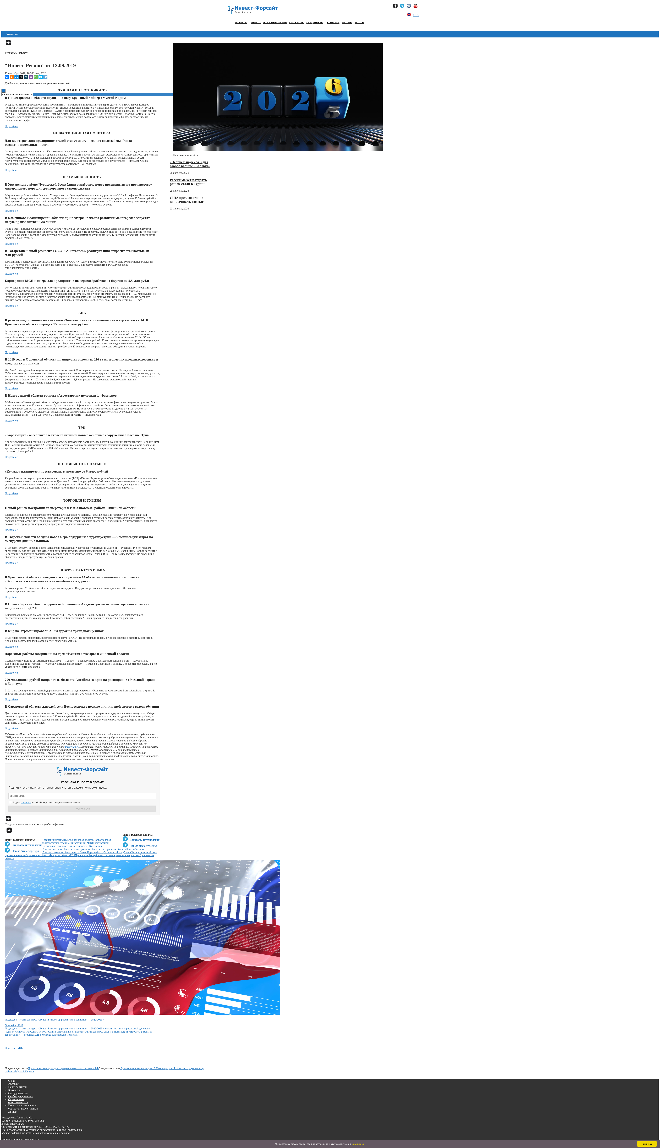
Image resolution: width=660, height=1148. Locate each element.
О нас (11, 1080)
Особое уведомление (20, 1096)
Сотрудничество (18, 1093)
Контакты (333, 22)
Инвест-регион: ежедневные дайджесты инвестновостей (75, 844)
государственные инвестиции (68, 842)
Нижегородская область (86, 849)
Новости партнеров (275, 22)
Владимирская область (80, 839)
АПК (64, 839)
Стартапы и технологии (145, 839)
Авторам (13, 1083)
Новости (256, 22)
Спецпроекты (314, 22)
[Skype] (40, 77)
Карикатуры (296, 22)
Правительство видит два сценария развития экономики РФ (63, 1068)
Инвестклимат (12, 34)
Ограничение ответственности (18, 1101)
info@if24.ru (72, 746)
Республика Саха (107, 852)
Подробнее (11, 126)
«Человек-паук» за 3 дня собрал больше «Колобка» (190, 164)
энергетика (133, 855)
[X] (21, 77)
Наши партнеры (17, 1086)
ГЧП (88, 842)
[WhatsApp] (36, 77)
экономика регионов (114, 855)
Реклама (347, 22)
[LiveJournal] (26, 77)
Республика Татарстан (130, 852)
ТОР (72, 855)
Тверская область (60, 855)
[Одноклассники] (12, 77)
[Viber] (31, 77)
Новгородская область (113, 849)
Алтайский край (51, 839)
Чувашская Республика (88, 855)
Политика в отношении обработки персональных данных (23, 1108)
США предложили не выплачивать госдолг (187, 199)
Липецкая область (61, 849)
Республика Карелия (85, 852)
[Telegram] (45, 77)
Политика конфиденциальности (20, 1139)
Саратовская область (37, 855)
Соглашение (358, 1144)
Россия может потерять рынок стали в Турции (188, 182)
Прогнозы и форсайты (185, 155)
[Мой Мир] (16, 77)
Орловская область (62, 852)
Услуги (359, 22)
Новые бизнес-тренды (143, 845)
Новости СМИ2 (14, 1048)
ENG (416, 15)
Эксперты (241, 22)
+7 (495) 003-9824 (35, 1120)
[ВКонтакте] (7, 77)
